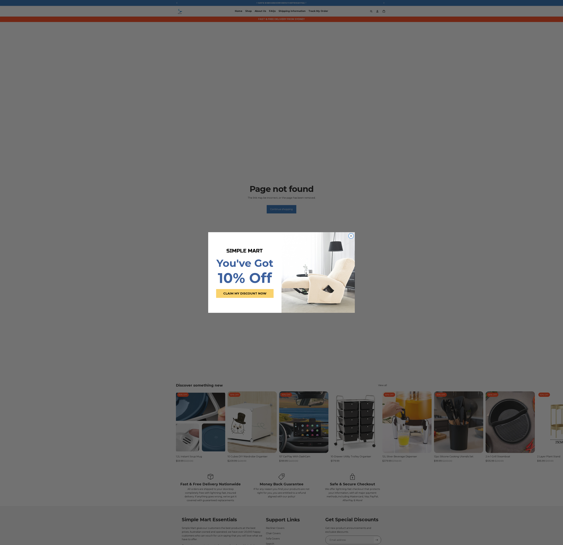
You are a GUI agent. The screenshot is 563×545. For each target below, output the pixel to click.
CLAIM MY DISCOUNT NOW (244, 293)
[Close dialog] (351, 235)
